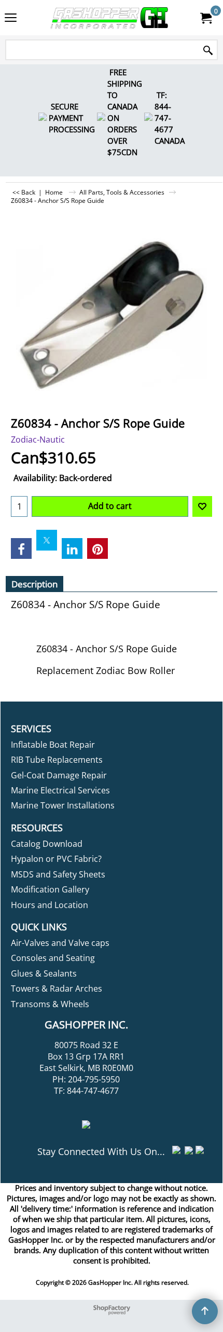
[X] (46, 540)
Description (34, 584)
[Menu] (11, 18)
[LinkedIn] (72, 548)
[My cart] (205, 17)
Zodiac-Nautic (38, 439)
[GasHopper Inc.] (109, 18)
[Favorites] (202, 506)
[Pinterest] (97, 548)
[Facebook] (21, 548)
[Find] (208, 51)
